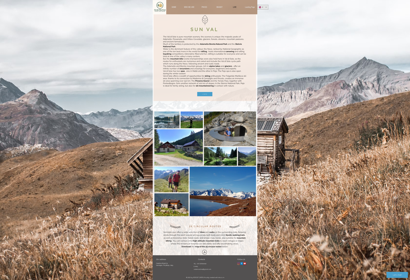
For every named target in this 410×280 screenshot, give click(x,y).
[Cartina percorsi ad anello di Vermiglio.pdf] (204, 252)
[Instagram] (238, 263)
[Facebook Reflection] (241, 263)
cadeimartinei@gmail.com (202, 269)
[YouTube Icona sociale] (244, 263)
